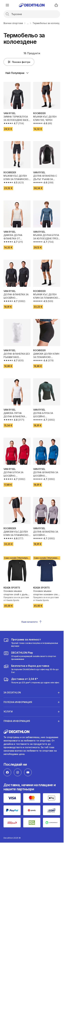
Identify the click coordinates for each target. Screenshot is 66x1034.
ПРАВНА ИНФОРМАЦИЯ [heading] (17, 721)
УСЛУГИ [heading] (8, 711)
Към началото (29, 621)
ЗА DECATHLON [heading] (12, 692)
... (28, 23)
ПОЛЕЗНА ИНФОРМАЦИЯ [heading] (18, 702)
